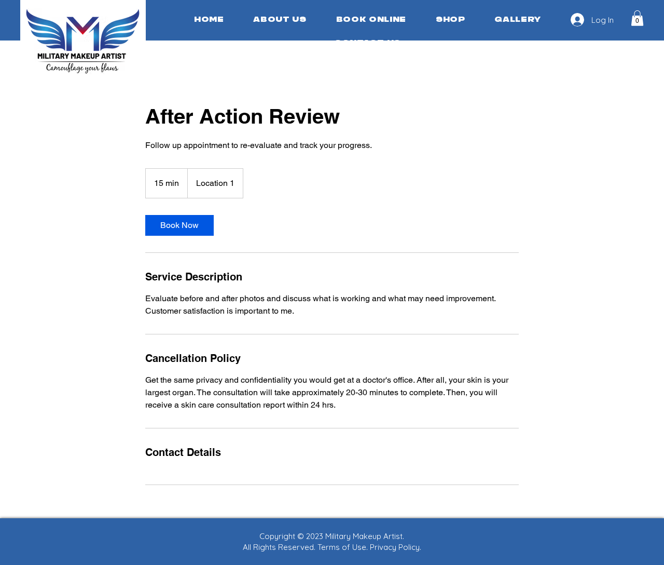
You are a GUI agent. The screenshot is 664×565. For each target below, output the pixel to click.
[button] (637, 18)
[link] (179, 225)
